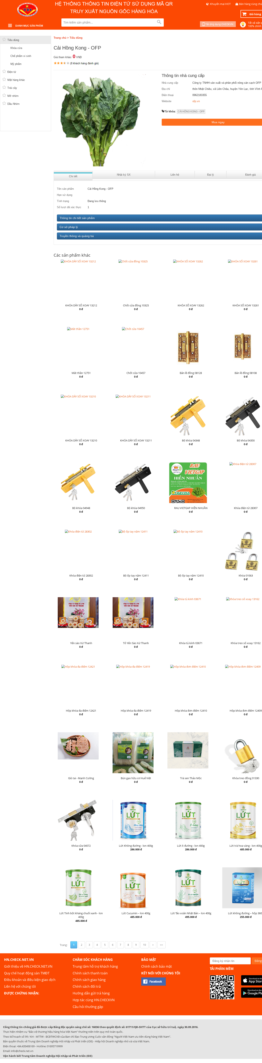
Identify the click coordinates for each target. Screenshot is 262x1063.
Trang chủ (60, 37)
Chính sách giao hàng (89, 979)
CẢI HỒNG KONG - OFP (191, 111)
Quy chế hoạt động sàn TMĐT (27, 973)
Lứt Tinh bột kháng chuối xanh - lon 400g (81, 915)
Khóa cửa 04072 (81, 845)
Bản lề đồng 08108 (246, 373)
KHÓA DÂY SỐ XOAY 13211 (136, 440)
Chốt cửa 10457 (135, 373)
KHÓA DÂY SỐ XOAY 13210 (81, 440)
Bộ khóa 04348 (191, 440)
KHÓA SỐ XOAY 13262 (191, 305)
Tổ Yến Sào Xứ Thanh (136, 643)
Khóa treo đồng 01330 (245, 778)
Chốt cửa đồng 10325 (136, 305)
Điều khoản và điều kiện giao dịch (29, 979)
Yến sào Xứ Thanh (81, 643)
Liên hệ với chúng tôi (20, 986)
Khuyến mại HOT (220, 4)
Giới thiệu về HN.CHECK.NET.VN (28, 966)
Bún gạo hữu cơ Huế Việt (136, 778)
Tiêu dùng (76, 37)
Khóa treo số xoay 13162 (246, 643)
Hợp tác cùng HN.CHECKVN (94, 1000)
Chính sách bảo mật (156, 966)
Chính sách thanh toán (90, 973)
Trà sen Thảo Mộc (191, 778)
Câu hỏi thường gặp (88, 1006)
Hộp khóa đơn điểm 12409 (246, 710)
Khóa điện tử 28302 (81, 575)
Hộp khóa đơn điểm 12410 (191, 710)
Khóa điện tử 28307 (245, 508)
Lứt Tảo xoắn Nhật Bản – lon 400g (191, 913)
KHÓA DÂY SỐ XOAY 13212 (81, 305)
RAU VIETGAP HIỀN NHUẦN (191, 508)
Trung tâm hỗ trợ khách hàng (95, 966)
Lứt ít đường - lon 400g (191, 845)
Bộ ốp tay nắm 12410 (191, 575)
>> (161, 945)
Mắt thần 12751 (81, 373)
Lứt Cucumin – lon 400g (136, 913)
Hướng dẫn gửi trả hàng (91, 993)
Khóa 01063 (246, 575)
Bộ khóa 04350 (246, 440)
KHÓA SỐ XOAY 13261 (246, 305)
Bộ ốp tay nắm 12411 (136, 575)
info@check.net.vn (22, 1051)
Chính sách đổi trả (87, 986)
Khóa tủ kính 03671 (190, 643)
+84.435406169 (26, 1046)
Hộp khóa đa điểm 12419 (136, 710)
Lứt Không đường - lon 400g (136, 845)
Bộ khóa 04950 (136, 508)
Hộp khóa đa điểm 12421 (81, 710)
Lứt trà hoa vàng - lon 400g (245, 845)
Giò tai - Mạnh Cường (81, 778)
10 (144, 945)
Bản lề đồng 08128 (191, 373)
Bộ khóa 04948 (81, 508)
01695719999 (55, 1046)
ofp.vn (196, 101)
